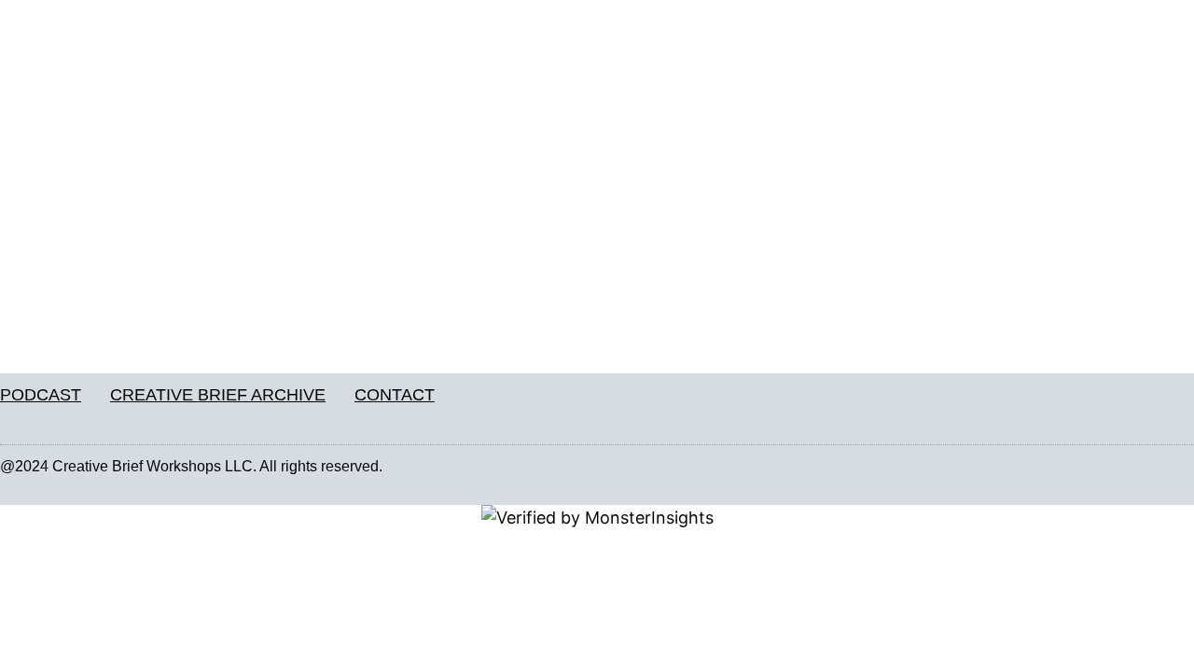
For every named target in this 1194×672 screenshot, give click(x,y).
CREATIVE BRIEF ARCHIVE (218, 394)
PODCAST (40, 394)
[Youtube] (1183, 466)
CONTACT (394, 394)
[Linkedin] (1144, 466)
